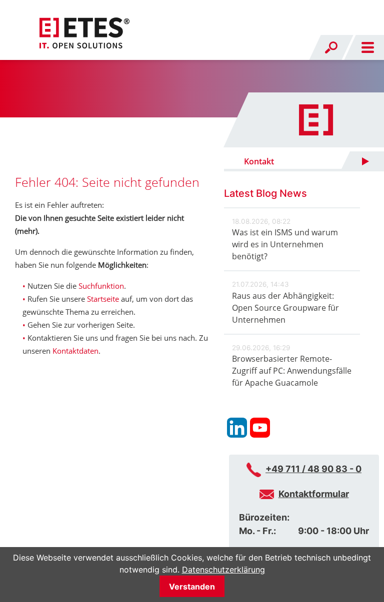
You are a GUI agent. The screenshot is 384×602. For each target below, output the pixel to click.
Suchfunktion (101, 286)
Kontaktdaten (75, 351)
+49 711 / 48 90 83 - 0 (314, 469)
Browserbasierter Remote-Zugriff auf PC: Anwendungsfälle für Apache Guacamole (292, 370)
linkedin (237, 428)
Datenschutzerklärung (223, 570)
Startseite (103, 299)
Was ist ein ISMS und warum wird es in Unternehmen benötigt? (285, 244)
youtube (260, 428)
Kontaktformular (313, 494)
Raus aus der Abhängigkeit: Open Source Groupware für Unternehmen (285, 307)
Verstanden (192, 587)
